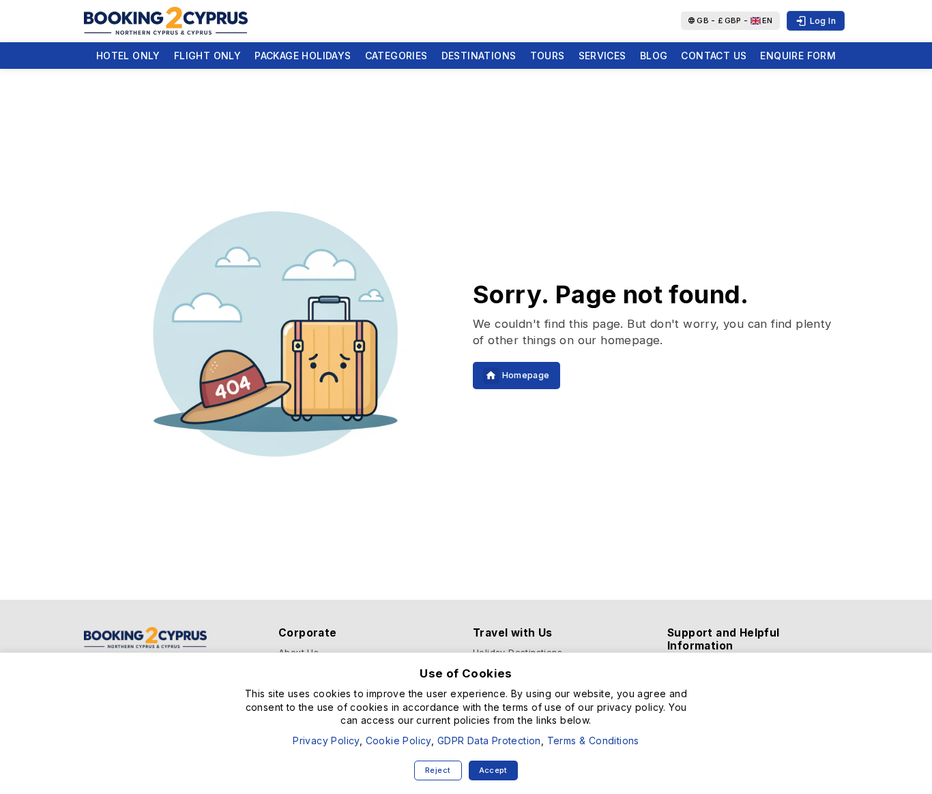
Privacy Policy (326, 740)
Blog (654, 55)
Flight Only (207, 55)
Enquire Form (798, 55)
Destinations (478, 55)
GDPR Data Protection (489, 740)
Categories (396, 55)
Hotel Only (128, 55)
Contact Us (713, 55)
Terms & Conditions (593, 740)
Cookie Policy (398, 740)
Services (602, 55)
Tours (547, 55)
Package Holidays (302, 55)
